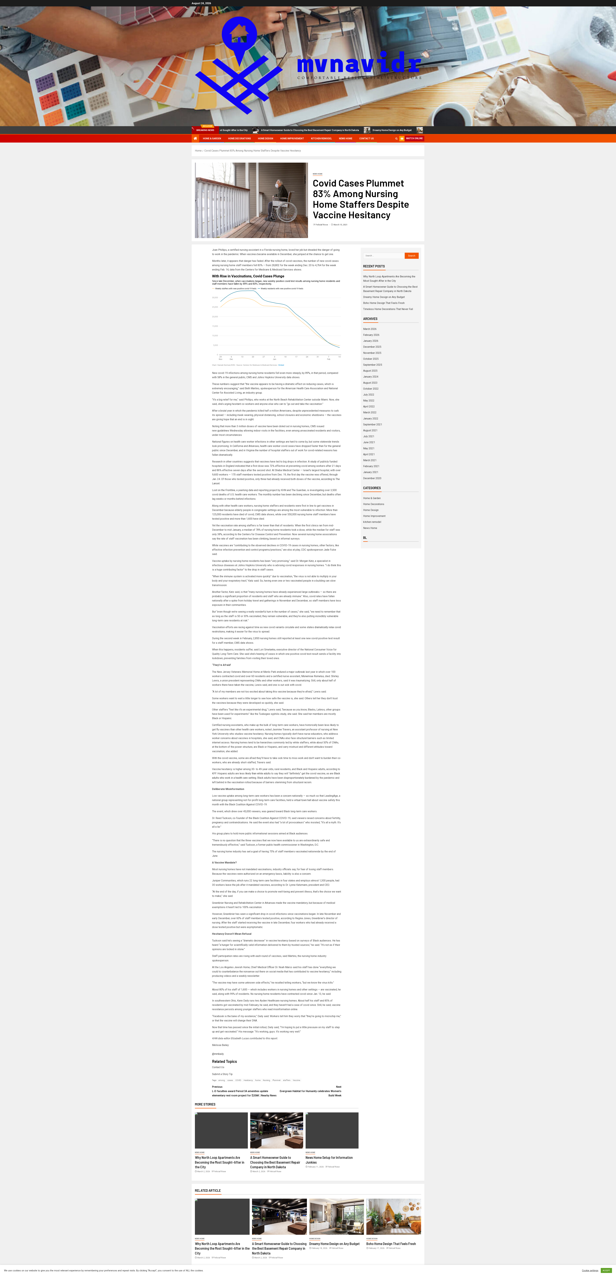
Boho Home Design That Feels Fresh (348, 130)
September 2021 (372, 424)
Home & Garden (212, 138)
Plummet (277, 1080)
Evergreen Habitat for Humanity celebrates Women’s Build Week (310, 1091)
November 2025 (372, 352)
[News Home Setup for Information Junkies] (332, 1130)
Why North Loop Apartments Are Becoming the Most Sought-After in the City (219, 1162)
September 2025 (372, 364)
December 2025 (372, 346)
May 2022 (368, 400)
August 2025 (370, 370)
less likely (330, 725)
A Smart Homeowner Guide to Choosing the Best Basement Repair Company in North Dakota (275, 1162)
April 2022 (369, 406)
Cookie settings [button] (590, 1270)
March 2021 (369, 460)
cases (230, 1080)
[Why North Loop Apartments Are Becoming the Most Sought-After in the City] (221, 1130)
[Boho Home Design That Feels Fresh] (393, 1217)
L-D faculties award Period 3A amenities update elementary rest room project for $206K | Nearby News (244, 1091)
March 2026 (369, 329)
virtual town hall (302, 800)
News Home (345, 138)
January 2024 (370, 376)
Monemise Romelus (312, 676)
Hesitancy (248, 1080)
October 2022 (371, 388)
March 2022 (369, 412)
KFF (214, 773)
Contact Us (366, 138)
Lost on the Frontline (223, 490)
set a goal (252, 851)
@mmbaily (218, 1053)
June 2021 (369, 442)
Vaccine (296, 1080)
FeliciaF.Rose (322, 225)
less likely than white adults (255, 773)
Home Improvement (292, 138)
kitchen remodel (321, 138)
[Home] (195, 138)
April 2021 (369, 454)
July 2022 (368, 394)
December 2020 (372, 478)
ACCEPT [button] (606, 1270)
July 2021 (368, 436)
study (313, 461)
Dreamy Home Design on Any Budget (295, 130)
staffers (286, 1080)
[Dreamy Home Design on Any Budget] (336, 1217)
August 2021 (370, 430)
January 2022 (370, 418)
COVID (238, 1080)
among (221, 1080)
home (258, 1080)
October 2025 (371, 358)
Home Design (265, 138)
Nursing (266, 1080)
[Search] (396, 138)
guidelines (223, 430)
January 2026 (370, 340)
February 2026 (371, 334)
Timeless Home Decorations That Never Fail (405, 130)
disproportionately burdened (300, 777)
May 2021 (368, 448)
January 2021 (370, 472)
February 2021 (371, 466)
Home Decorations (239, 138)
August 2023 (370, 382)
